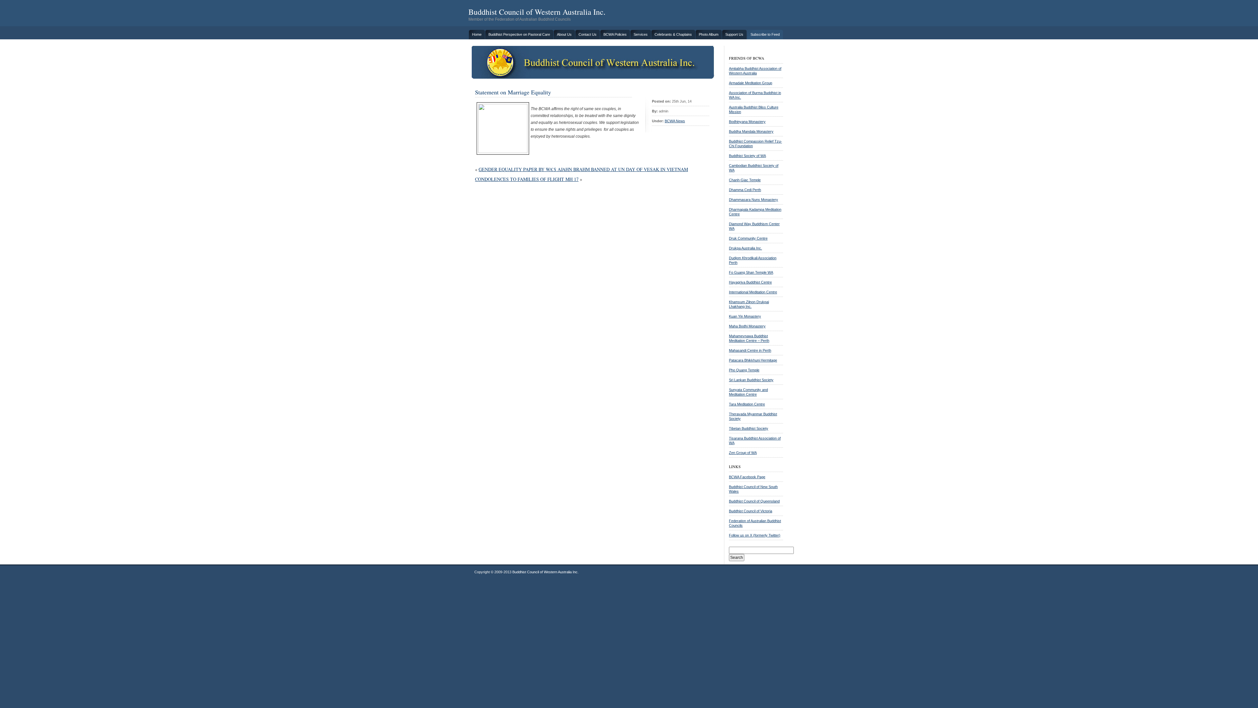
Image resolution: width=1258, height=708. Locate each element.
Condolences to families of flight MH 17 (527, 179)
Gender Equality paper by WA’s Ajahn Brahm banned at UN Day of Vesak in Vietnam (583, 169)
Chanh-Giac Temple (745, 180)
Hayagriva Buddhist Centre (750, 282)
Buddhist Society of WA (747, 156)
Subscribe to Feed (765, 34)
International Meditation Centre (753, 292)
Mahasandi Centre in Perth (750, 350)
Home (477, 34)
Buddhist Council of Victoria (750, 511)
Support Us (734, 34)
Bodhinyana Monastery (747, 122)
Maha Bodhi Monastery (747, 326)
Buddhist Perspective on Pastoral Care (519, 34)
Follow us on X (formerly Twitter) (754, 535)
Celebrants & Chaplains (673, 34)
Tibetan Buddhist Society (748, 428)
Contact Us (588, 34)
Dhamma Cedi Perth (745, 190)
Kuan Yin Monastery (745, 316)
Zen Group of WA (743, 453)
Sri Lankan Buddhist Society (751, 380)
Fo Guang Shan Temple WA (751, 272)
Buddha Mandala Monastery (751, 131)
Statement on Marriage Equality (513, 92)
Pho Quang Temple (744, 370)
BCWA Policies (615, 34)
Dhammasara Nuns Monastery (753, 200)
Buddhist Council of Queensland (754, 501)
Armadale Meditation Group (750, 83)
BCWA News (675, 121)
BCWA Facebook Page (747, 477)
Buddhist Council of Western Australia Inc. (536, 12)
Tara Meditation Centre (747, 404)
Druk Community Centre (748, 238)
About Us (564, 34)
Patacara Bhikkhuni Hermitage (753, 360)
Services (641, 34)
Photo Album (708, 34)
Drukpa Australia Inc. (745, 248)
